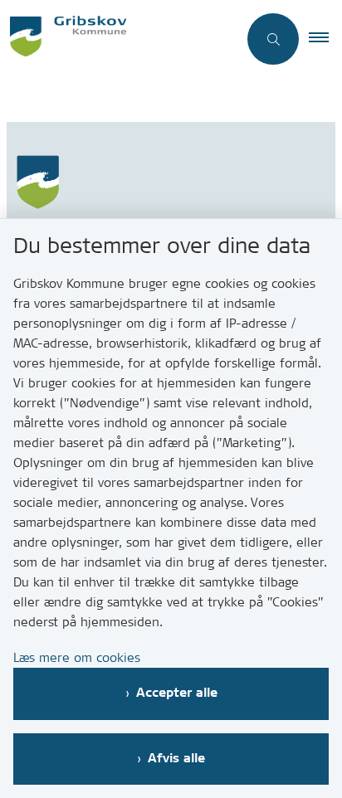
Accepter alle (176, 693)
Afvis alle (176, 758)
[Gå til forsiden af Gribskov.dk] (118, 38)
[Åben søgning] (273, 39)
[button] (325, 39)
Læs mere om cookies (76, 657)
